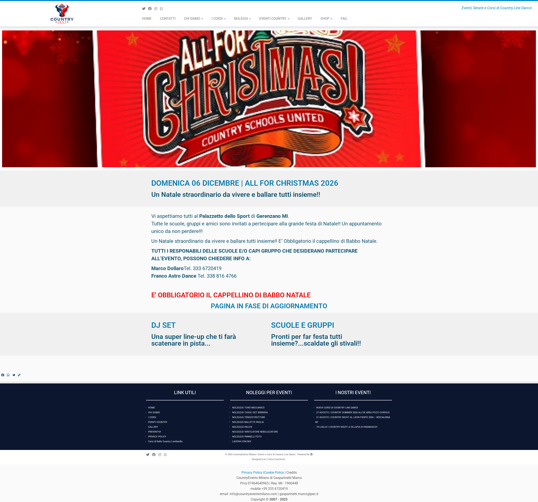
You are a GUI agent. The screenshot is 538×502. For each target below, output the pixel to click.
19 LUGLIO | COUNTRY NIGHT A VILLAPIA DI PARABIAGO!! (346, 427)
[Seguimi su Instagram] (157, 9)
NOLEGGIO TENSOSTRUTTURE (248, 417)
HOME (147, 19)
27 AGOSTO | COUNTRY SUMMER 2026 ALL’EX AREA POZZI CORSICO (353, 412)
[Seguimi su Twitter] (145, 9)
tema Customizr (276, 459)
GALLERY (305, 19)
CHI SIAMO (192, 19)
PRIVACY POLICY (157, 436)
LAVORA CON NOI (241, 441)
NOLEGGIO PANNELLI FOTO (247, 436)
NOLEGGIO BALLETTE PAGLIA (248, 422)
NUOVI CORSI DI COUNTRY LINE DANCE (337, 407)
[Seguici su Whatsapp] (163, 9)
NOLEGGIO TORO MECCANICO (248, 407)
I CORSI (218, 19)
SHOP (325, 19)
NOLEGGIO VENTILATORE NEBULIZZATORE (255, 431)
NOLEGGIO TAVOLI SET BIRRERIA (250, 412)
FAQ (344, 19)
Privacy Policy (252, 473)
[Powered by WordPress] (311, 453)
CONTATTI (167, 19)
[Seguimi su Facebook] (151, 9)
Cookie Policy (274, 473)
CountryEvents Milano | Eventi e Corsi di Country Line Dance (264, 454)
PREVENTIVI (154, 431)
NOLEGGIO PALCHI (242, 427)
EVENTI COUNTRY (273, 19)
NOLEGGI (241, 19)
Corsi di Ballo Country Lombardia (165, 441)
